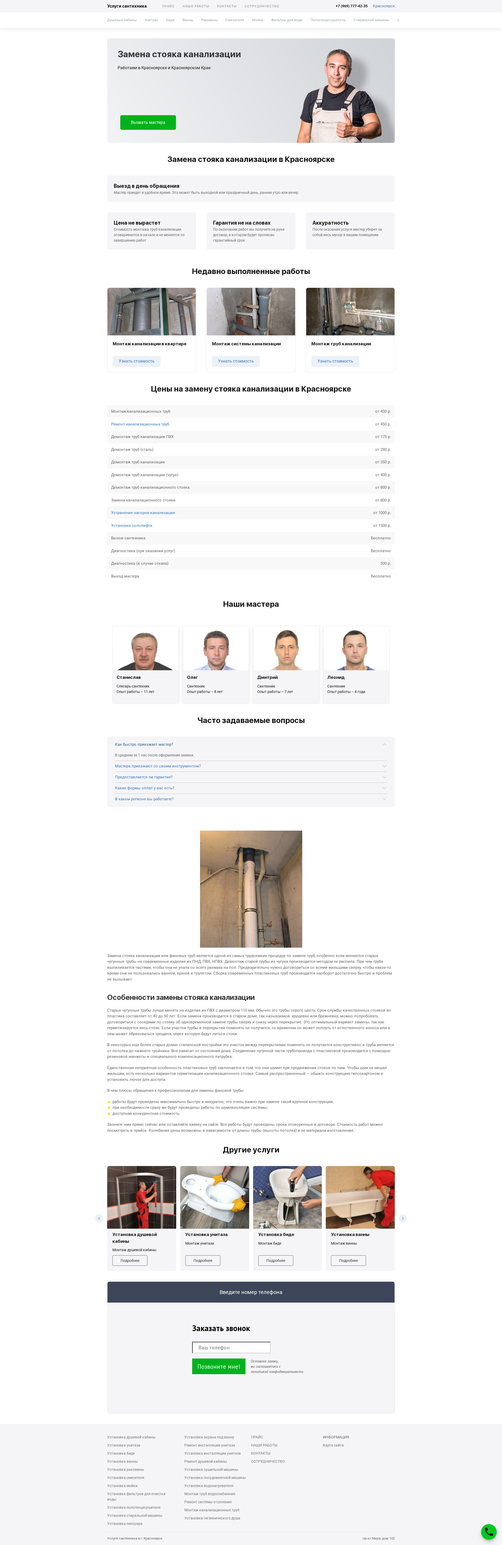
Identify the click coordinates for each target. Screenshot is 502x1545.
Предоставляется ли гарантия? (144, 777)
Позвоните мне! (218, 1366)
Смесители (234, 20)
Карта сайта (333, 1445)
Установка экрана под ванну (209, 1437)
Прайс (168, 6)
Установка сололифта (131, 525)
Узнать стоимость (137, 361)
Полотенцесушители (328, 20)
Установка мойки (122, 1486)
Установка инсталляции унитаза (212, 1453)
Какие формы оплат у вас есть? (144, 788)
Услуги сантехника (127, 6)
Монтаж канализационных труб (211, 1510)
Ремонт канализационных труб (140, 424)
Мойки (257, 20)
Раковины (209, 20)
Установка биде (121, 1453)
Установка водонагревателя (208, 1486)
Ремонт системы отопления (208, 1502)
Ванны (187, 20)
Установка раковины (125, 1469)
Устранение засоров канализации (143, 512)
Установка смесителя (125, 1478)
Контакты (227, 6)
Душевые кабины (122, 20)
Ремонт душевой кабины (205, 1461)
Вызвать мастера (148, 122)
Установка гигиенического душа (212, 1518)
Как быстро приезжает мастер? (144, 744)
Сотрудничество (261, 6)
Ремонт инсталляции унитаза (209, 1445)
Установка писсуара (124, 1523)
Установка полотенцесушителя (134, 1507)
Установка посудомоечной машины (215, 1478)
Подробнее (130, 1260)
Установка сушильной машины (211, 1469)
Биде (170, 20)
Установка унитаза (123, 1445)
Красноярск (384, 6)
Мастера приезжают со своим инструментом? (158, 766)
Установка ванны (122, 1461)
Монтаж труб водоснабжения (209, 1494)
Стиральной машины (371, 20)
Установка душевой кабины (131, 1437)
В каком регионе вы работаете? (144, 799)
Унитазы (151, 20)
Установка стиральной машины (134, 1515)
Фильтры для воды (287, 20)
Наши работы (195, 6)
